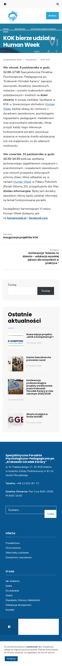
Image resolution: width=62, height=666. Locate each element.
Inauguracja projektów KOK (20, 236)
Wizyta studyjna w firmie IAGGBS (37, 415)
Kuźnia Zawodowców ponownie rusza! (38, 359)
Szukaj (12, 285)
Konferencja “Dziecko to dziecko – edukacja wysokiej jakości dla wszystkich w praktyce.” (41, 257)
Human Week (22, 182)
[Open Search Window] (57, 4)
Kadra (9, 586)
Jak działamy (13, 581)
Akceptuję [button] (11, 658)
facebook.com (38, 218)
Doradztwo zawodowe (19, 557)
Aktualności (20, 29)
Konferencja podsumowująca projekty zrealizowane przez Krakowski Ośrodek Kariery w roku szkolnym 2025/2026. (39, 387)
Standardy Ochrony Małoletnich (23, 600)
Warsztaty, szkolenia (17, 552)
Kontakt (10, 610)
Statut (9, 595)
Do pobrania (12, 590)
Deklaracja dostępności (18, 605)
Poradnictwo (13, 543)
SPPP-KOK (45, 59)
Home (6, 29)
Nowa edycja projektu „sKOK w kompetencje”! (40, 336)
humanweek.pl (17, 218)
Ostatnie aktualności (24, 318)
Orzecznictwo (13, 548)
